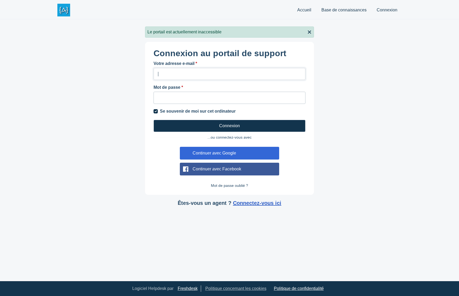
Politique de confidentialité (299, 288)
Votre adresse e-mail (175, 63)
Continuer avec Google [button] (214, 153)
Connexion (387, 10)
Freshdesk (188, 288)
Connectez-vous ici (257, 203)
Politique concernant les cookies (235, 288)
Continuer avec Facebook (217, 169)
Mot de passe (168, 87)
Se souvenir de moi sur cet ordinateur (198, 111)
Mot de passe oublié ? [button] (229, 185)
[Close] (309, 31)
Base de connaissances (344, 10)
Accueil (304, 10)
